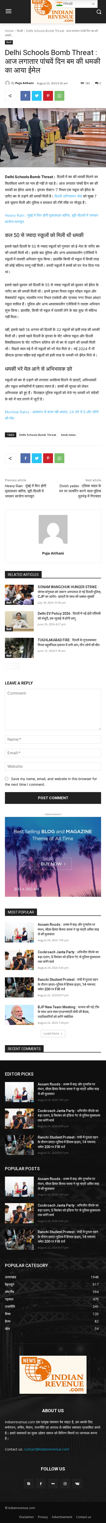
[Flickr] (53, 1483)
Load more (51, 1033)
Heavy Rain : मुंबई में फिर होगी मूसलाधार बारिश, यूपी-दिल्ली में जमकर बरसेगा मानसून (25, 491)
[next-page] (16, 666)
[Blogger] (29, 1483)
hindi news (68, 435)
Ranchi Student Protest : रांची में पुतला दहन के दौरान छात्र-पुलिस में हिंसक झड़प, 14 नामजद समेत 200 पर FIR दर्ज (68, 984)
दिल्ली (20, 31)
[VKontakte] (77, 1483)
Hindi (67, 3)
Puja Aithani (24, 83)
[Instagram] (65, 1483)
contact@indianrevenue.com (46, 1449)
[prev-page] (8, 666)
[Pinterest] (48, 96)
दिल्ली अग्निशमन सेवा (68, 196)
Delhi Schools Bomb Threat (37, 435)
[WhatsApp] (59, 96)
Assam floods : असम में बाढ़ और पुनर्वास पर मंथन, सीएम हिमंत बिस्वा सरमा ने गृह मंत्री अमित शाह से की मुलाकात (68, 929)
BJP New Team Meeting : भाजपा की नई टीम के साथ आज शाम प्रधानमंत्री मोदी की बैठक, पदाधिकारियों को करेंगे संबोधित (68, 1012)
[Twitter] (37, 96)
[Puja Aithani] (8, 83)
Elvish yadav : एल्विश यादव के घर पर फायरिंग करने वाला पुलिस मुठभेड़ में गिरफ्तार (80, 491)
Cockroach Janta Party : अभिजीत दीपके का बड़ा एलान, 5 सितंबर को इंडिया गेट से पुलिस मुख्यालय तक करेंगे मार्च (69, 957)
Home (9, 31)
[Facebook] (25, 96)
